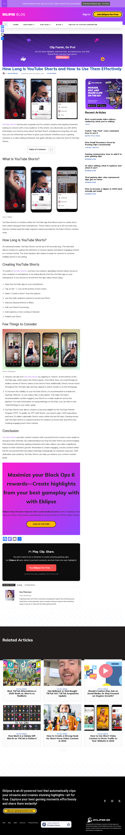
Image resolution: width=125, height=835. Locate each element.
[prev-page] (60, 750)
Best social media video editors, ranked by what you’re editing (100, 120)
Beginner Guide (90, 159)
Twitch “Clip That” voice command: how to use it (102, 132)
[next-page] (64, 750)
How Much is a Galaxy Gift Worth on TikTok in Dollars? (22, 737)
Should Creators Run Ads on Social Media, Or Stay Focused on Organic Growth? (103, 693)
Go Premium (62, 57)
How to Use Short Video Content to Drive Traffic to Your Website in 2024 (103, 738)
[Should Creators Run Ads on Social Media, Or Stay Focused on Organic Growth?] (103, 673)
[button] (5, 24)
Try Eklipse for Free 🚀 (41, 567)
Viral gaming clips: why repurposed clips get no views (102, 178)
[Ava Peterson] (4, 73)
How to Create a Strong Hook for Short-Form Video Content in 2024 (62, 738)
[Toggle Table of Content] (49, 150)
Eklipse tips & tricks (92, 136)
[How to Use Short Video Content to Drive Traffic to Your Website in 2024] (103, 718)
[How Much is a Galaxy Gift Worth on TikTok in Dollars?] (22, 718)
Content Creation (92, 147)
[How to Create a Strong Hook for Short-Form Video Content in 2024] (62, 718)
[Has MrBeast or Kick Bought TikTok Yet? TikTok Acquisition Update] (62, 673)
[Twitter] (119, 801)
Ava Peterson (13, 73)
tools (87, 124)
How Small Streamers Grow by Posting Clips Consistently (100, 143)
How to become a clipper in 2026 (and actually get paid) (103, 190)
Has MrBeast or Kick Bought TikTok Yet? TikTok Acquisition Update (62, 693)
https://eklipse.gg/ (25, 595)
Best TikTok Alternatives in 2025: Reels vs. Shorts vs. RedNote (21, 693)
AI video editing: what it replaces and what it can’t (103, 166)
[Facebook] (105, 801)
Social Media (51, 73)
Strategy (19, 585)
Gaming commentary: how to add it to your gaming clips (103, 155)
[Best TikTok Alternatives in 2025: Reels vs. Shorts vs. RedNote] (22, 673)
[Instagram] (112, 801)
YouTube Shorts (9, 124)
